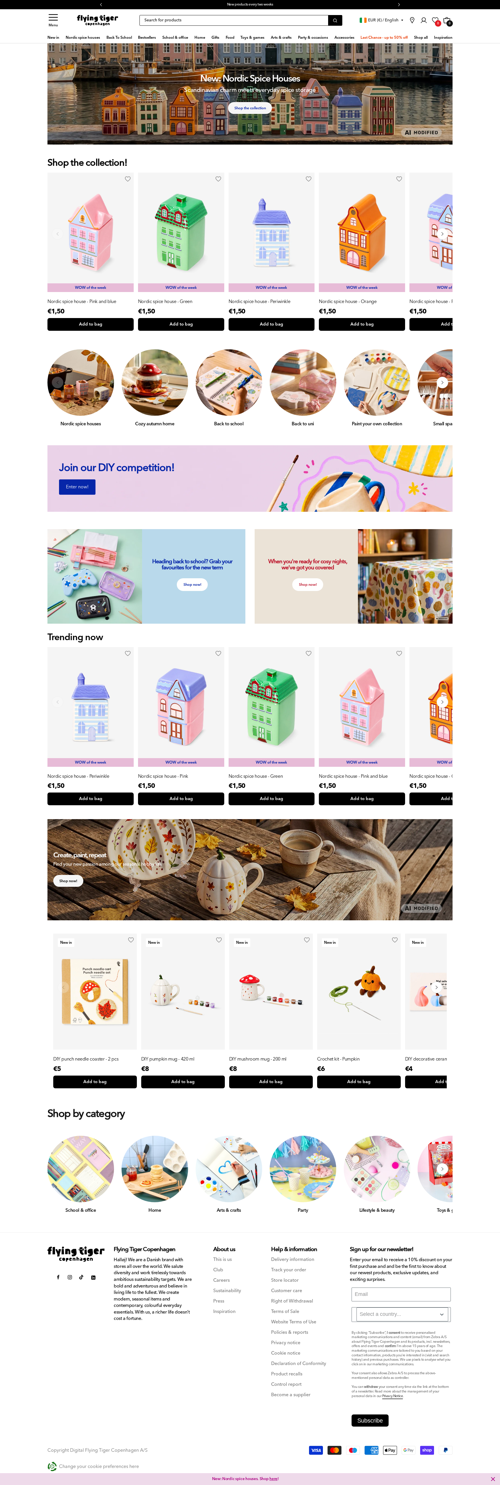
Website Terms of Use (293, 1322)
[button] (53, 20)
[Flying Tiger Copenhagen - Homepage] (97, 20)
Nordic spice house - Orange (347, 301)
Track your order (288, 1270)
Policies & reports (289, 1332)
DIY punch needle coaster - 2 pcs (85, 1059)
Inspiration (224, 1312)
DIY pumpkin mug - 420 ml (167, 1059)
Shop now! (192, 584)
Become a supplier (290, 1395)
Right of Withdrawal (292, 1301)
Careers (221, 1280)
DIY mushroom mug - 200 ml (257, 1059)
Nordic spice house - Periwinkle (260, 301)
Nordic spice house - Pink (434, 301)
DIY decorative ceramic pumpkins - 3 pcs (445, 1059)
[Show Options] (442, 1314)
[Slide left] (57, 234)
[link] (412, 20)
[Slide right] (442, 234)
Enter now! (77, 487)
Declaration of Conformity (298, 1364)
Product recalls (286, 1374)
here (273, 4)
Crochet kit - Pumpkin (338, 1059)
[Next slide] (442, 702)
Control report (286, 1384)
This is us (222, 1260)
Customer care (286, 1291)
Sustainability (227, 1291)
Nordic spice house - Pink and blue (81, 301)
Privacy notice (285, 1343)
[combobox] (402, 1314)
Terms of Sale (285, 1312)
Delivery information (292, 1260)
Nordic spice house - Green (165, 301)
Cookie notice (285, 1353)
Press (218, 1301)
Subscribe (370, 1420)
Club (218, 1270)
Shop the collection (250, 108)
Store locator (285, 1280)
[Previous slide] (57, 702)
